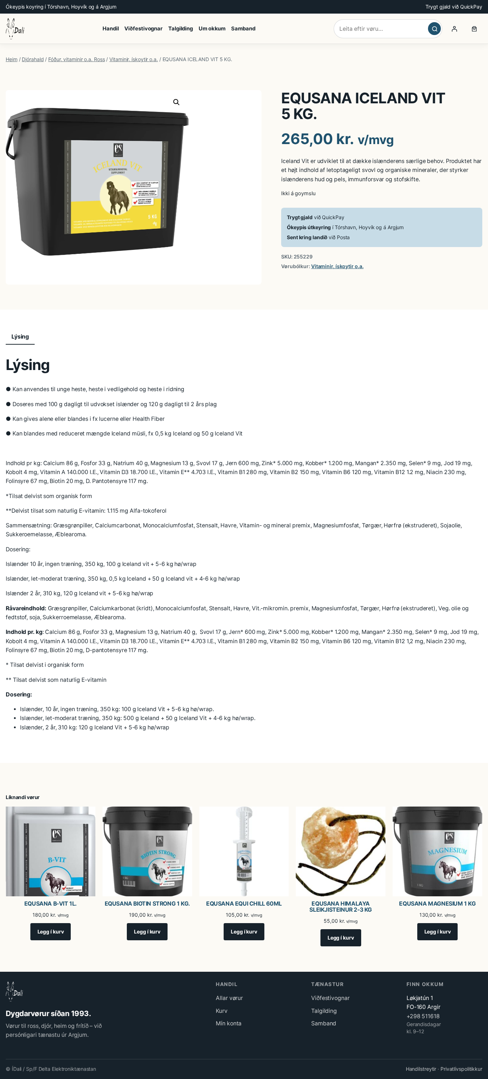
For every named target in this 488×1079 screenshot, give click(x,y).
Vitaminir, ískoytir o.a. (133, 59)
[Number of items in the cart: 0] (474, 28)
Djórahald (33, 59)
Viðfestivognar (330, 998)
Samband (323, 1023)
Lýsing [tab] (20, 336)
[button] (176, 102)
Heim (12, 59)
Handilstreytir (421, 1069)
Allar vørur (229, 998)
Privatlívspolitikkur (461, 1069)
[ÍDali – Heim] (15, 28)
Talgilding (324, 1010)
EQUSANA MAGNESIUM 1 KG (437, 904)
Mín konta (228, 1023)
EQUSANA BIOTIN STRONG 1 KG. (147, 904)
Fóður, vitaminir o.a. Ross (76, 59)
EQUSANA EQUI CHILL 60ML (244, 904)
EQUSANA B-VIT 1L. (50, 904)
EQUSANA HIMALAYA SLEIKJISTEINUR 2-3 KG (340, 907)
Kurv (222, 1010)
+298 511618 (423, 1016)
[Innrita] (454, 28)
